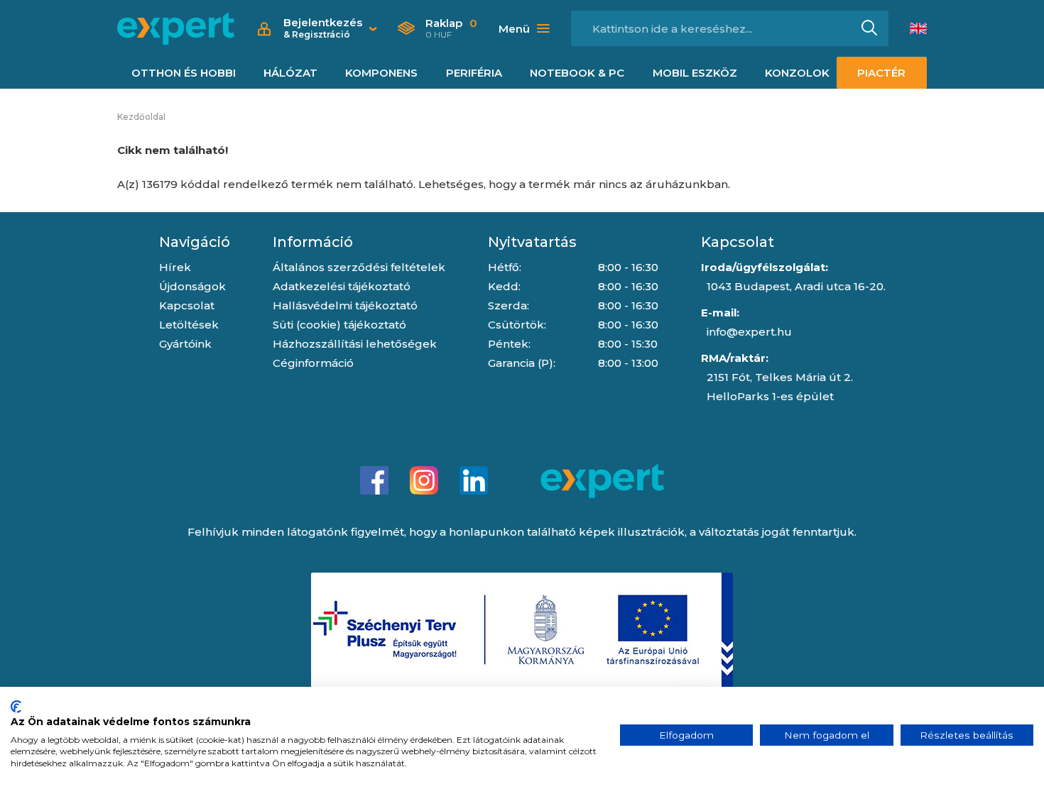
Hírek (175, 267)
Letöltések (189, 324)
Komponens (381, 72)
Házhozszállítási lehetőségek (355, 344)
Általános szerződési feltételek (359, 267)
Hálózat (290, 72)
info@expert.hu (749, 331)
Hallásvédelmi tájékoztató (345, 305)
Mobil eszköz (695, 72)
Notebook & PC (577, 72)
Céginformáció (313, 363)
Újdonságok (192, 286)
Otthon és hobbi (183, 72)
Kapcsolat (186, 305)
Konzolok (797, 72)
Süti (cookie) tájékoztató (339, 324)
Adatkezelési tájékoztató (341, 286)
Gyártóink (185, 344)
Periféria (474, 72)
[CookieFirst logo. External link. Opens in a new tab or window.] (16, 706)
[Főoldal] (176, 28)
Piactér (881, 72)
